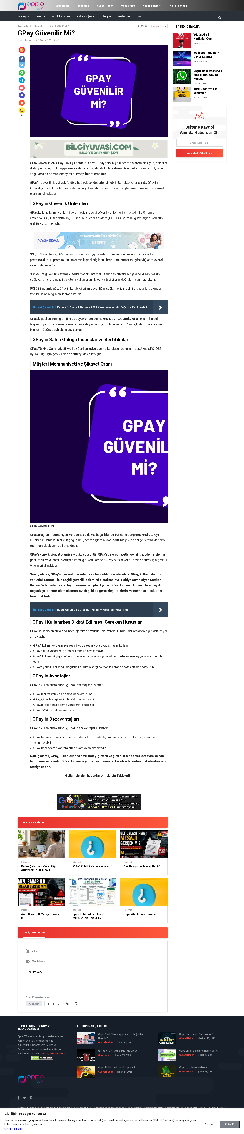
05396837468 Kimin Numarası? (92, 866)
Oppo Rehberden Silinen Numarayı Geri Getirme (87, 915)
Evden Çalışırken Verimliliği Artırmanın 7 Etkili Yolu (38, 868)
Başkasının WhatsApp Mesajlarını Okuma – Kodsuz (207, 74)
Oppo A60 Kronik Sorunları (140, 914)
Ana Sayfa (23, 16)
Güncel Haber (105, 5)
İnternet (37, 26)
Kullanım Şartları (86, 16)
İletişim (106, 16)
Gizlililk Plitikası (61, 16)
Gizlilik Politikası (13, 1128)
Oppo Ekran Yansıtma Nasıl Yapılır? (198, 1050)
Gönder (34, 1003)
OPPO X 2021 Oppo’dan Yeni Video (117, 1050)
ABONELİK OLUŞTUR (199, 153)
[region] (122, 1121)
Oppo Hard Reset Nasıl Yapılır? (196, 1034)
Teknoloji (83, 5)
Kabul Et (229, 1124)
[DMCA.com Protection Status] (42, 1058)
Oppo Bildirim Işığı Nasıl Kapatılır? (116, 1067)
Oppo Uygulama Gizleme (193, 1067)
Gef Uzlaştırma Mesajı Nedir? (142, 866)
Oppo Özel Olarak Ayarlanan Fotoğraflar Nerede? (120, 1036)
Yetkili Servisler (152, 5)
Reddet (209, 1124)
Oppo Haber (62, 5)
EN (139, 16)
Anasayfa (23, 26)
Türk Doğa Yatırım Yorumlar (205, 91)
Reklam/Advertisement (53, 1053)
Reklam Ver (124, 16)
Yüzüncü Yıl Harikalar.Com (203, 36)
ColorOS (40, 16)
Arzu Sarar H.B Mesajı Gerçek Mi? (40, 915)
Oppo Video (128, 5)
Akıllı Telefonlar (179, 5)
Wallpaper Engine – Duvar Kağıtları (206, 54)
